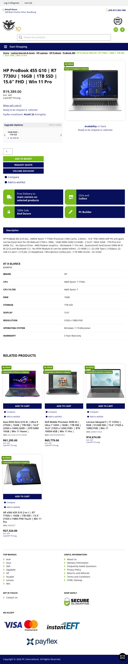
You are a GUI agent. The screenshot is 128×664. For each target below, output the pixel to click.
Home (6, 53)
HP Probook (55, 53)
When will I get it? (12, 105)
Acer (8, 559)
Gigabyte (10, 569)
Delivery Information (78, 562)
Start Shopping (18, 46)
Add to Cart (22, 406)
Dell (8, 566)
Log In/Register (12, 2)
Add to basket (23, 158)
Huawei (10, 576)
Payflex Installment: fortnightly (24, 114)
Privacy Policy (74, 569)
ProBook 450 (69, 53)
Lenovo (10, 580)
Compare (13, 177)
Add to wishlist (16, 182)
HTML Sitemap (74, 580)
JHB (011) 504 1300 (117, 10)
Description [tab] (12, 230)
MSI (8, 583)
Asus (8, 562)
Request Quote (23, 164)
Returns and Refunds (78, 573)
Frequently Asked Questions (81, 566)
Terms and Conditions (78, 576)
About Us (72, 559)
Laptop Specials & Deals (23, 53)
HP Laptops (42, 53)
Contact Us (11, 597)
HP (7, 573)
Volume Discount (23, 170)
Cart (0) (28, 2)
